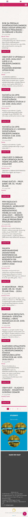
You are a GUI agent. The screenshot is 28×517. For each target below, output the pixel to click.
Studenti (7, 36)
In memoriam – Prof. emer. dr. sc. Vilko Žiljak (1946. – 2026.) (13, 289)
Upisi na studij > (14, 419)
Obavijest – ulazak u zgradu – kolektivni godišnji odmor (13, 390)
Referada (3, 36)
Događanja (3, 168)
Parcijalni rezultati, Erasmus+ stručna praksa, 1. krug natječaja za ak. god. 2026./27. (13, 319)
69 (17, 409)
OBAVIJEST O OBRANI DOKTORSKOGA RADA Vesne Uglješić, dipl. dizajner (13, 160)
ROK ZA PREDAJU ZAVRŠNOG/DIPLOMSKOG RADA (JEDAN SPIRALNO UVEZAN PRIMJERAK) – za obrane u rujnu (14, 28)
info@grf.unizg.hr (9, 505)
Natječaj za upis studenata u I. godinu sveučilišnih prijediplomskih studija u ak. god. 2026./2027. (14, 132)
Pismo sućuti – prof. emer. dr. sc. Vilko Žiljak (12, 183)
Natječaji (3, 74)
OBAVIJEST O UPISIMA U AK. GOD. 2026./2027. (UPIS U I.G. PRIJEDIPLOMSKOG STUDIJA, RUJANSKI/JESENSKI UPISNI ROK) (13, 63)
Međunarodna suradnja (6, 226)
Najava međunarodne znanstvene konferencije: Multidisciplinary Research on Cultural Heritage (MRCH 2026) (12, 256)
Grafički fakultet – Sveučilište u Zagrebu (14, 4)
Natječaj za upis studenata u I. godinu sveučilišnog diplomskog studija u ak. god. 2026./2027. (14, 99)
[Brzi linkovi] (25, 514)
